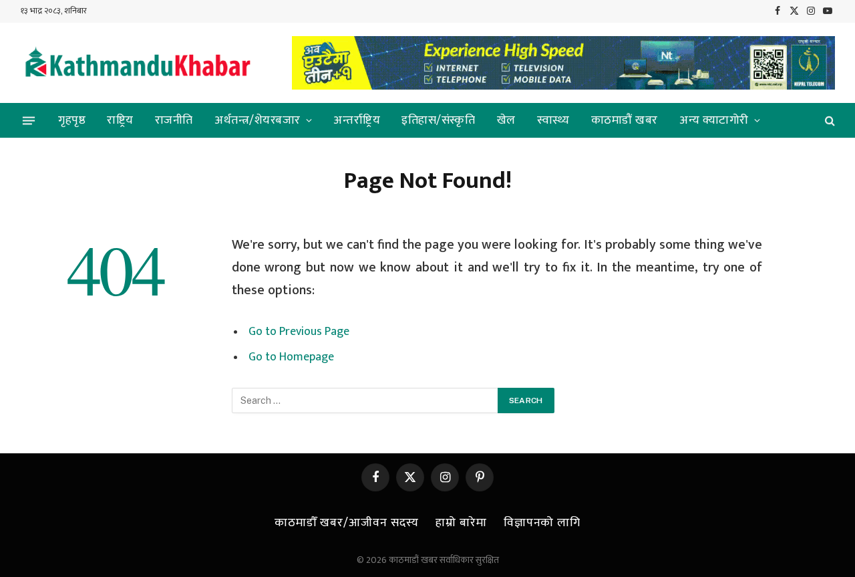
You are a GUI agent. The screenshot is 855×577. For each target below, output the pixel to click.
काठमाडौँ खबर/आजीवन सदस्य (347, 523)
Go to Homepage (291, 357)
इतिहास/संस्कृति (438, 120)
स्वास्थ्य (553, 120)
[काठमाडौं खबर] (137, 63)
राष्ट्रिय (120, 120)
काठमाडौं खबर (624, 120)
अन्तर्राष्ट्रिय (356, 120)
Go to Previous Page (298, 332)
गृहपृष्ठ (72, 120)
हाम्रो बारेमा (461, 523)
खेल (506, 120)
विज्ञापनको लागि (542, 523)
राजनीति (174, 120)
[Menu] (29, 120)
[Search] (828, 121)
